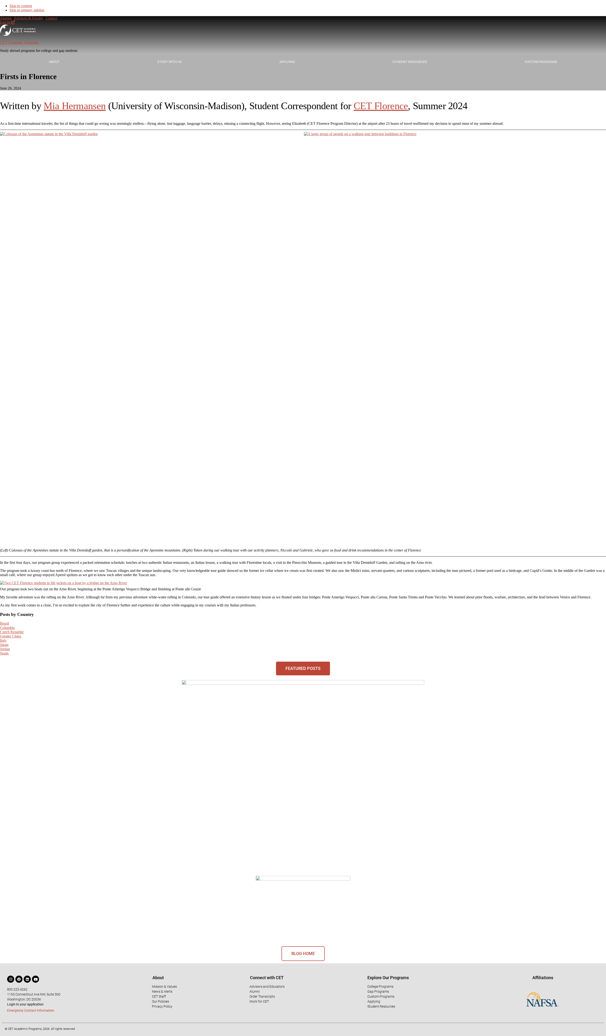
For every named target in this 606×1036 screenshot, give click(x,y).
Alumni (5, 18)
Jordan (5, 649)
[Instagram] (10, 979)
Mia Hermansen (75, 105)
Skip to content (20, 6)
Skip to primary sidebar (26, 10)
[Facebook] (18, 979)
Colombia (7, 628)
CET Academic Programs (19, 42)
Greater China (10, 636)
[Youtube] (35, 979)
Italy (3, 640)
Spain (4, 653)
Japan (4, 645)
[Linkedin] (27, 979)
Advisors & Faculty (28, 18)
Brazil (4, 623)
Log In (5, 22)
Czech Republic (12, 632)
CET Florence (381, 105)
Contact (51, 18)
